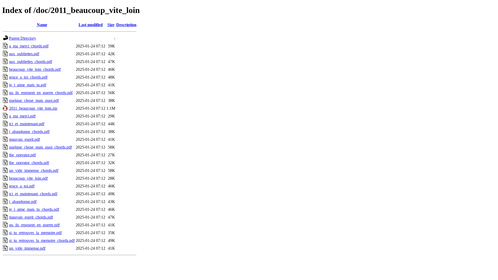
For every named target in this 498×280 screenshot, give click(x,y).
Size (110, 25)
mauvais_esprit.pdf (24, 139)
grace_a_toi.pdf (21, 186)
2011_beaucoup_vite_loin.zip (33, 108)
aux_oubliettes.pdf (24, 54)
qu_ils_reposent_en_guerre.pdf (34, 225)
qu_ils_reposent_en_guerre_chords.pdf (41, 92)
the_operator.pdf (22, 155)
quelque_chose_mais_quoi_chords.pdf (40, 147)
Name (42, 25)
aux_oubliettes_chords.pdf (30, 61)
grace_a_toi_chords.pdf (28, 77)
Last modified (91, 25)
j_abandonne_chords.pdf (29, 131)
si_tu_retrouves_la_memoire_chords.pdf (42, 240)
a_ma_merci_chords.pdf (29, 46)
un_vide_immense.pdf (27, 248)
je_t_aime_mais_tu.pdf (27, 85)
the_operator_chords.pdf (29, 162)
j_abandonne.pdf (23, 201)
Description (126, 25)
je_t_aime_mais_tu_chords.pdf (34, 209)
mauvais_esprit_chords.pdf (31, 217)
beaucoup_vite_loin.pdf (28, 178)
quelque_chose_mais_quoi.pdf (34, 100)
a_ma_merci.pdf (22, 116)
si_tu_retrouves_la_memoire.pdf (35, 232)
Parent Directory (22, 38)
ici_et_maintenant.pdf (26, 124)
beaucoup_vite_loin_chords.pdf (35, 69)
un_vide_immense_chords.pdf (33, 170)
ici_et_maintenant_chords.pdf (33, 194)
